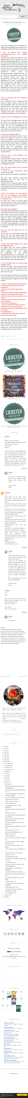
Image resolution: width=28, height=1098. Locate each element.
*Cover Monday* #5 (10, 893)
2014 (5, 897)
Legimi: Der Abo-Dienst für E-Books (13, 1049)
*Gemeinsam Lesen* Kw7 (11, 856)
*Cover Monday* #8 (10, 803)
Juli (6, 773)
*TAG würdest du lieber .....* (12, 801)
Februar (7, 784)
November (8, 765)
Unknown (7, 492)
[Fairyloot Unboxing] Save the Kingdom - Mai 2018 (14, 1053)
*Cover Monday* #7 (10, 836)
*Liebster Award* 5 (10, 813)
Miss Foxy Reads (8, 1041)
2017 (5, 757)
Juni (6, 775)
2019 (5, 753)
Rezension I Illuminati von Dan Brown (15, 797)
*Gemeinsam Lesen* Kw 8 (12, 830)
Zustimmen (22, 1094)
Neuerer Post (6, 676)
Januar (7, 895)
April (6, 780)
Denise (10, 472)
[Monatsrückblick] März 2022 (11, 1039)
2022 (5, 746)
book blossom (8, 1051)
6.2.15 (9, 618)
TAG (15, 336)
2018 (5, 755)
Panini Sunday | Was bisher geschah (12, 1042)
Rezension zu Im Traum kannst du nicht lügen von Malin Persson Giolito (14, 1062)
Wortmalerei (7, 1048)
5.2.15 (6, 592)
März (6, 782)
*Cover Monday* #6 (10, 862)
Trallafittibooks (8, 1027)
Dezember (8, 763)
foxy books (7, 1044)
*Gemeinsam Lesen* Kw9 (11, 799)
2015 (5, 761)
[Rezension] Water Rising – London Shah (12, 1046)
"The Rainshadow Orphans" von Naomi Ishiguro (13, 1024)
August (7, 771)
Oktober (7, 767)
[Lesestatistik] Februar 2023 (11, 1036)
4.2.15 (6, 438)
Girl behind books (9, 1038)
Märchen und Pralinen (10, 1060)
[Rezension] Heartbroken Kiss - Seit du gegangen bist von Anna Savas (13, 1057)
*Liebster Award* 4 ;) (10, 881)
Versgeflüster (13, 609)
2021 (5, 748)
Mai (6, 778)
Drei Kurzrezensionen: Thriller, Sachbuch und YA (12, 1032)
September (8, 769)
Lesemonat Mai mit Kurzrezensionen (13, 1028)
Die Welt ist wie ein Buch (11, 1034)
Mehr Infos (5, 1096)
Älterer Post (22, 676)
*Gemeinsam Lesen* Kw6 (11, 887)
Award (7, 336)
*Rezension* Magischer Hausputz (14, 872)
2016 (5, 759)
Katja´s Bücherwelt (9, 1056)
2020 (5, 750)
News (11, 336)
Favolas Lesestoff (9, 1023)
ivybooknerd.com (9, 1030)
